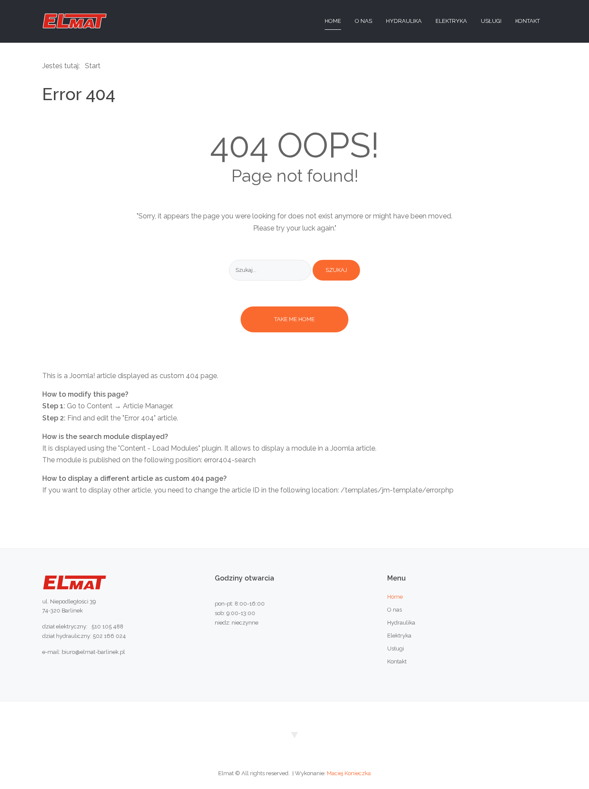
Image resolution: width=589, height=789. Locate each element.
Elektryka (399, 635)
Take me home (294, 319)
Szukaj (336, 270)
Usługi (395, 648)
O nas (394, 609)
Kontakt (397, 661)
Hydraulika (401, 622)
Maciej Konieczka (349, 773)
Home (395, 596)
